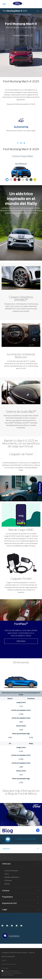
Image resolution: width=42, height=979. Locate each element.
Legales (6, 849)
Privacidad (5, 968)
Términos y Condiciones (9, 964)
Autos (6, 874)
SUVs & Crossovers (11, 870)
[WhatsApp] (40, 488)
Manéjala (21, 641)
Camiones (8, 880)
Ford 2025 (15, 11)
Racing (6, 884)
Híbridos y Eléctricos (11, 877)
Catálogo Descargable (21, 35)
